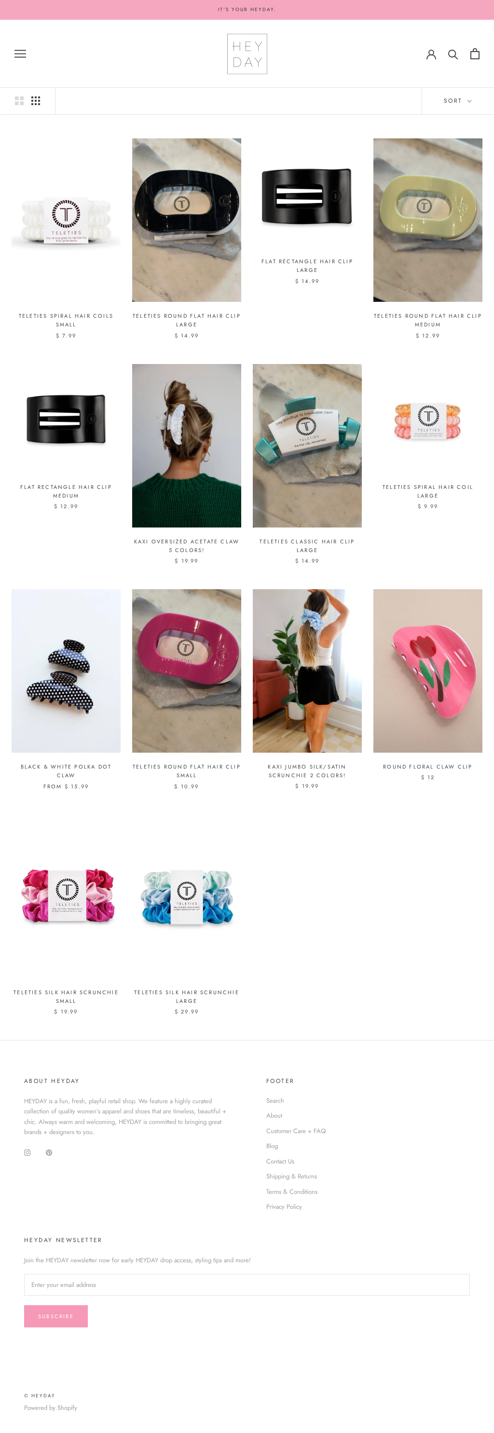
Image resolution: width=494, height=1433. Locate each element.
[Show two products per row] (19, 100)
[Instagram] (27, 1152)
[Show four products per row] (35, 100)
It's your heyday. (247, 9)
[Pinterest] (49, 1152)
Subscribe (56, 1316)
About (274, 1115)
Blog (272, 1145)
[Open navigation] (20, 54)
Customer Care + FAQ (296, 1131)
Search (275, 1100)
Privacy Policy (284, 1206)
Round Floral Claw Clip (427, 767)
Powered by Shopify (50, 1407)
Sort (455, 100)
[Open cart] (475, 53)
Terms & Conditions (291, 1191)
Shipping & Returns (291, 1176)
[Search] (453, 54)
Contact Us (280, 1161)
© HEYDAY (39, 1395)
